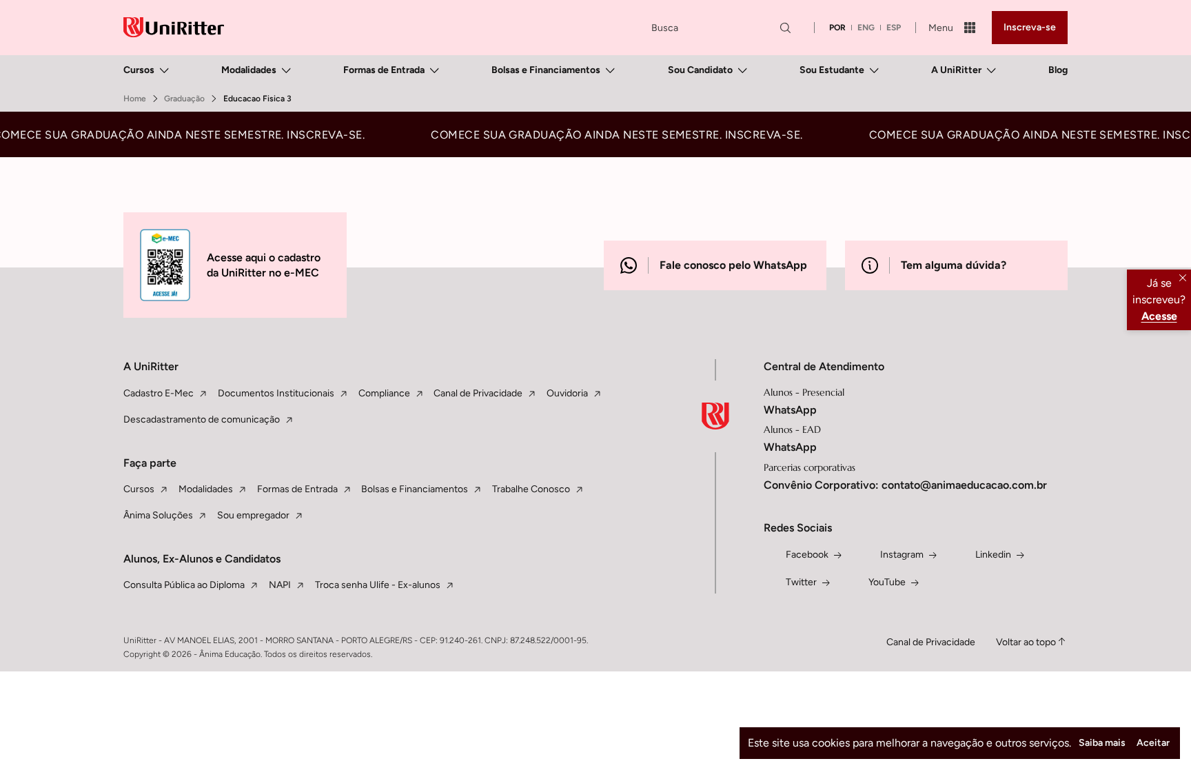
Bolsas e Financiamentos (545, 70)
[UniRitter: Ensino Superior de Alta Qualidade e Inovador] (173, 27)
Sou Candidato (700, 70)
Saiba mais (1102, 743)
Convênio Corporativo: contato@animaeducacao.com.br (905, 485)
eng (866, 27)
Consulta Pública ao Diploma (184, 585)
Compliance (384, 393)
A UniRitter (956, 70)
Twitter (801, 582)
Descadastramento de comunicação (201, 419)
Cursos (138, 70)
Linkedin (993, 554)
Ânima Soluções (158, 515)
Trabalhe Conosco (531, 489)
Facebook (807, 554)
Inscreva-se (1030, 27)
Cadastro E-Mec (158, 393)
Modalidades (248, 70)
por (837, 27)
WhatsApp (790, 409)
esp (893, 27)
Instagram (902, 554)
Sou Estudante (832, 70)
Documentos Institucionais (276, 393)
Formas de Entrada (384, 70)
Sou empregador (253, 515)
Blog (1058, 70)
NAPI (280, 585)
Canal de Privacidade (478, 393)
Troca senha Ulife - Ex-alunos (377, 585)
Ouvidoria (567, 393)
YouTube (887, 582)
